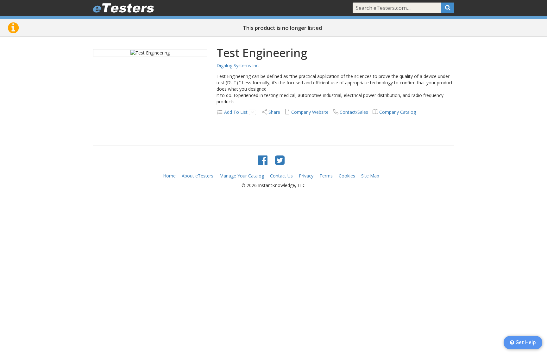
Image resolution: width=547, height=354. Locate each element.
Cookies (347, 176)
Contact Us (281, 176)
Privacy (306, 176)
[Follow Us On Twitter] (280, 159)
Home (169, 176)
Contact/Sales (354, 112)
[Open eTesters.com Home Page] (123, 8)
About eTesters (197, 176)
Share (274, 112)
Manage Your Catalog (241, 176)
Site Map (370, 176)
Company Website (310, 112)
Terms (326, 176)
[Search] (447, 8)
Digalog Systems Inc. (238, 65)
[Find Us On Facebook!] (262, 159)
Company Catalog (397, 112)
